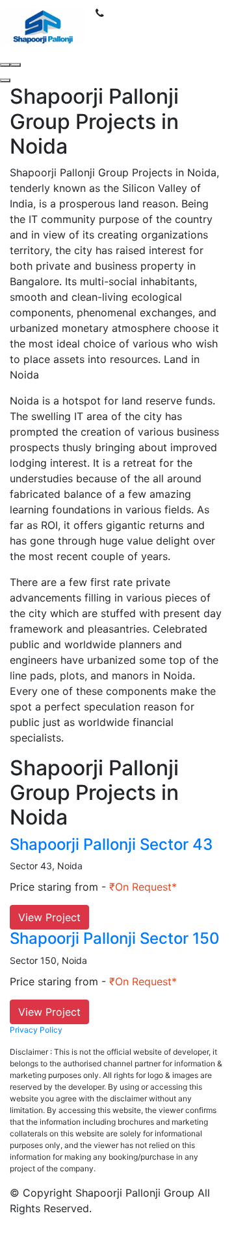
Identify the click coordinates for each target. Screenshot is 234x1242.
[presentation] (5, 65)
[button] (5, 80)
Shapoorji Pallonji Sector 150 (115, 938)
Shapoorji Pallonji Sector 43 (111, 844)
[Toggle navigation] (112, 26)
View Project (49, 917)
